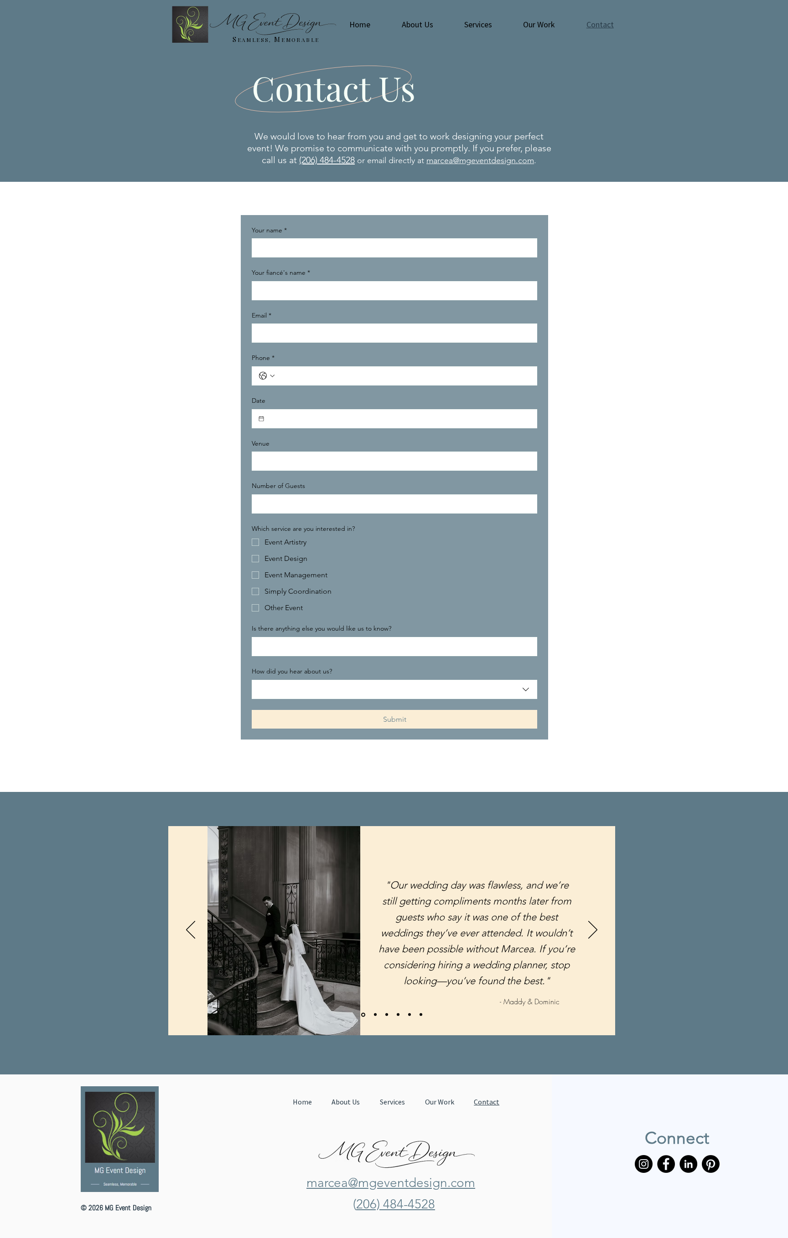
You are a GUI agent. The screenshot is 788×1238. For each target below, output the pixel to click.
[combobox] (394, 689)
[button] (417, 25)
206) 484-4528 (395, 1204)
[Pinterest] (711, 1164)
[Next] (592, 930)
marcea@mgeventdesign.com (480, 160)
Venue (261, 443)
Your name (269, 230)
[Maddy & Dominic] (362, 1014)
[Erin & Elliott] (375, 1014)
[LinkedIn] (688, 1164)
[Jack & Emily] (386, 1014)
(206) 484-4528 (327, 159)
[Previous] (190, 930)
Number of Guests (278, 486)
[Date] (261, 418)
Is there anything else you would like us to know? (321, 628)
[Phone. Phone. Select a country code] (267, 375)
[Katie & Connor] (398, 1014)
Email (261, 315)
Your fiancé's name (281, 272)
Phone (263, 358)
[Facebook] (666, 1164)
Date (258, 400)
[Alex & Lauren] (409, 1014)
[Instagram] (644, 1164)
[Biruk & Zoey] (421, 1014)
